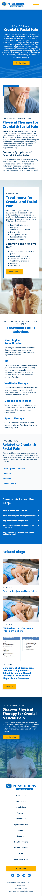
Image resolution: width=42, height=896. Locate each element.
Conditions (21, 807)
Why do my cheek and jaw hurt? (16, 521)
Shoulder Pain (8, 483)
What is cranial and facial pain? (16, 511)
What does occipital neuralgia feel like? (19, 516)
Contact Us (21, 795)
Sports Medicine (21, 824)
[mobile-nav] (36, 4)
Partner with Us (21, 859)
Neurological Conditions (13, 469)
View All (9, 687)
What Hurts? (21, 801)
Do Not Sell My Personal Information (21, 891)
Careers (21, 853)
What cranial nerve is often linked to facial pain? (18, 526)
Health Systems (21, 842)
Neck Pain (7, 473)
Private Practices (21, 847)
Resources (21, 836)
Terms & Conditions (21, 888)
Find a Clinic (21, 63)
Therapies (21, 813)
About (21, 830)
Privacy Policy (21, 886)
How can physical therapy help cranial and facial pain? (18, 533)
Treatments (21, 819)
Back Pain (7, 478)
